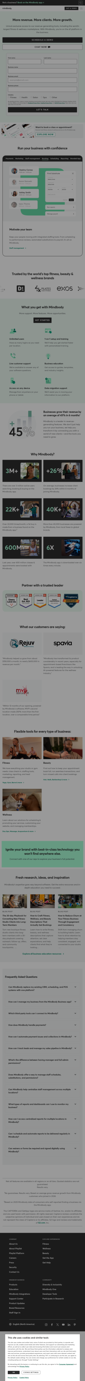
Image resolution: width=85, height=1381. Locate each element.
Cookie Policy (24, 1377)
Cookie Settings (31, 1372)
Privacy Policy (24, 1366)
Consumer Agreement (66, 1364)
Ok (14, 1372)
